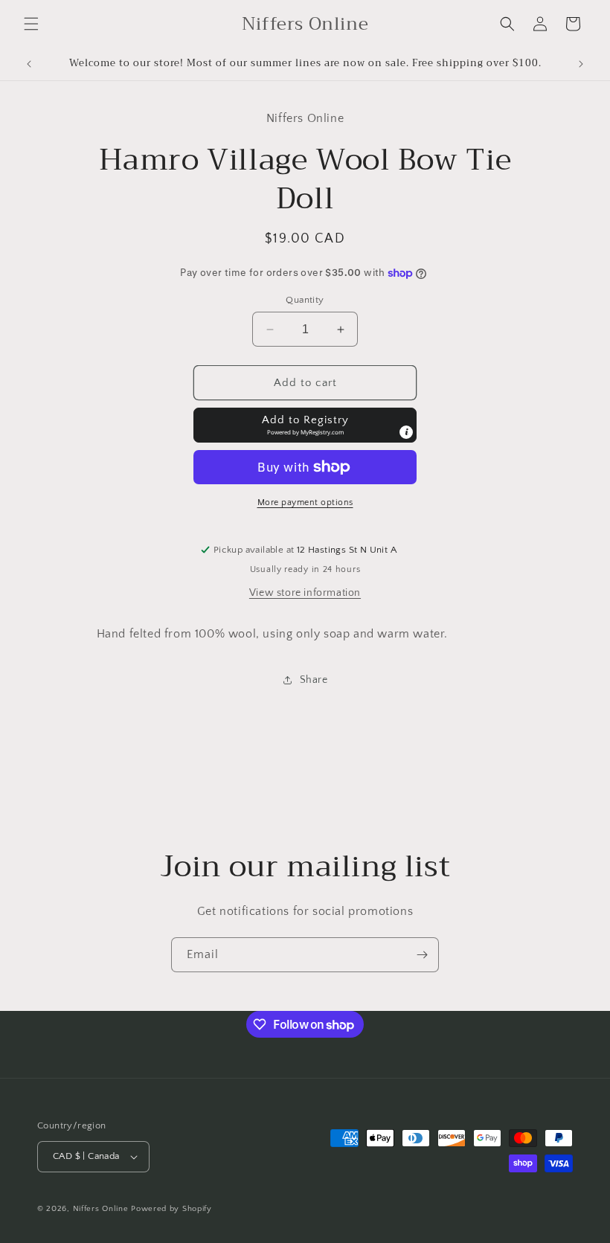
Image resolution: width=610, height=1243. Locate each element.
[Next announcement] (581, 64)
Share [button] (314, 680)
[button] (31, 23)
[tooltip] (406, 432)
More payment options (305, 502)
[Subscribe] (421, 954)
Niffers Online (101, 1208)
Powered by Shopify (171, 1208)
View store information (305, 593)
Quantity (305, 300)
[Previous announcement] (29, 64)
